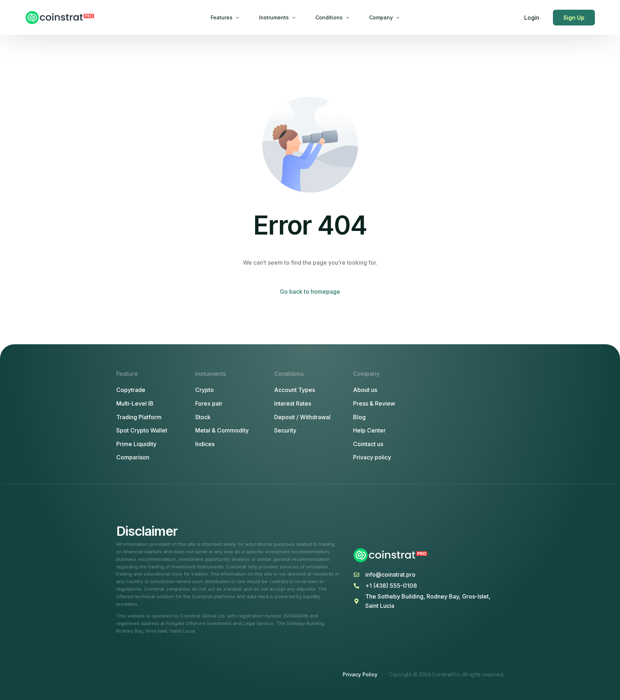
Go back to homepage (310, 291)
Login (531, 17)
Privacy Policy (360, 674)
